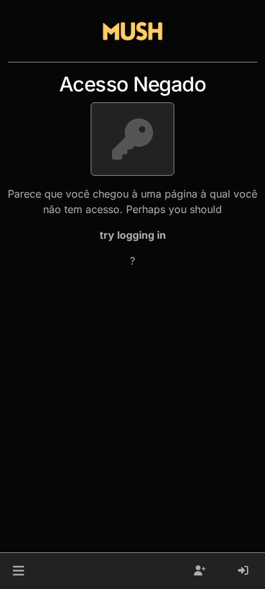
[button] (18, 571)
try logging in (133, 235)
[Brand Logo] (132, 30)
